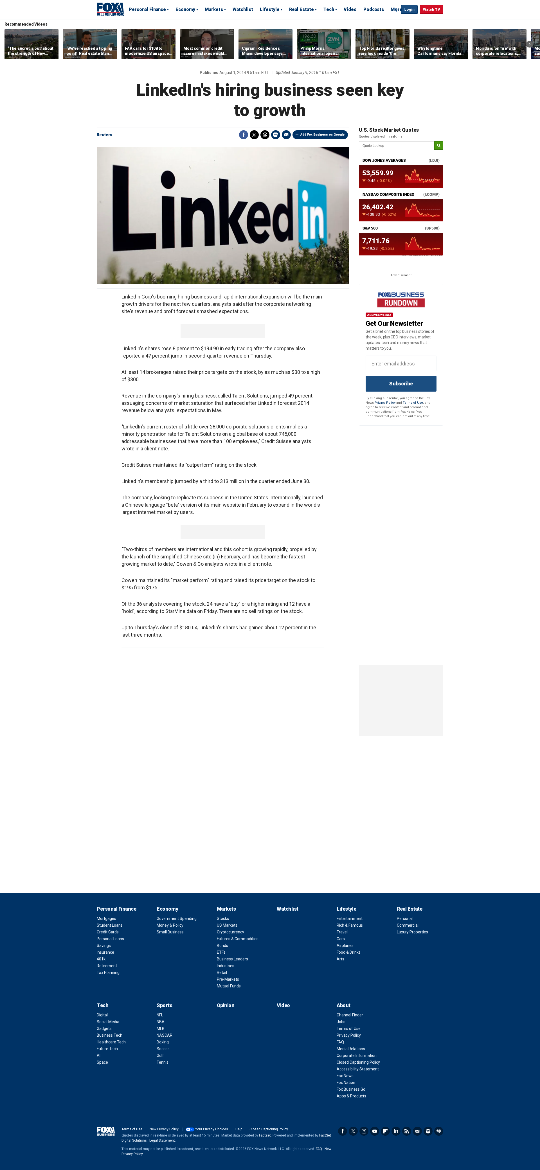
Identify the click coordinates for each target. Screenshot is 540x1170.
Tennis (162, 1062)
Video (350, 9)
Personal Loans (110, 939)
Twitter (254, 134)
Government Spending (177, 918)
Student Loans (110, 925)
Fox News (345, 1076)
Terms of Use (413, 403)
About (343, 1005)
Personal (405, 918)
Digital (102, 1015)
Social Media (108, 1021)
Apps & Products (351, 1096)
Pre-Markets (228, 979)
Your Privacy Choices (211, 1129)
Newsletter (417, 1131)
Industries (225, 966)
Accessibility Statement (358, 1069)
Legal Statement (162, 1140)
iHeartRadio (438, 1131)
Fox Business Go (351, 1089)
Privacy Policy (385, 403)
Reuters (104, 135)
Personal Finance (147, 9)
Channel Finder (350, 1015)
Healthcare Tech (111, 1042)
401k (101, 959)
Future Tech (107, 1049)
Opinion (226, 1005)
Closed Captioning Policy (358, 1062)
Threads (264, 134)
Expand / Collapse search (395, 10)
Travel (342, 932)
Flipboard (385, 1131)
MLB (161, 1028)
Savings (104, 945)
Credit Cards (108, 932)
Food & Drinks (349, 952)
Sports (164, 1005)
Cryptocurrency (230, 932)
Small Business (170, 932)
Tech (328, 9)
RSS (406, 1131)
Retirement (107, 966)
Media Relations (351, 1049)
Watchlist (243, 9)
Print (275, 134)
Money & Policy (170, 925)
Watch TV (431, 9)
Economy (185, 9)
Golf (160, 1055)
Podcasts (373, 9)
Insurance (105, 952)
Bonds (222, 945)
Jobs (341, 1021)
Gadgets (104, 1028)
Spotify (428, 1131)
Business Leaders (232, 959)
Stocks (223, 918)
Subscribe (401, 384)
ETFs (221, 952)
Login (409, 9)
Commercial (407, 925)
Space (102, 1062)
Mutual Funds (229, 986)
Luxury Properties (412, 932)
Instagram (363, 1131)
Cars (341, 939)
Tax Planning (108, 972)
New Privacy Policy (164, 1129)
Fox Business (110, 9)
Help (238, 1129)
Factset (265, 1135)
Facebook (243, 134)
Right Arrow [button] (529, 44)
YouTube (374, 1131)
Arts (340, 959)
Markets (214, 9)
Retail (222, 972)
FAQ (340, 1042)
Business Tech (109, 1035)
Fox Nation (346, 1082)
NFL (160, 1015)
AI (98, 1055)
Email (286, 134)
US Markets (227, 925)
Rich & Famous (350, 925)
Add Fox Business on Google (322, 134)
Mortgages (106, 918)
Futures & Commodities (237, 939)
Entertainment (350, 918)
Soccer (163, 1049)
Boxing (163, 1042)
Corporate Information (357, 1055)
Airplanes (345, 945)
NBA (161, 1021)
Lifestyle (270, 9)
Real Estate (301, 9)
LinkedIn (396, 1131)
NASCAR (164, 1035)
